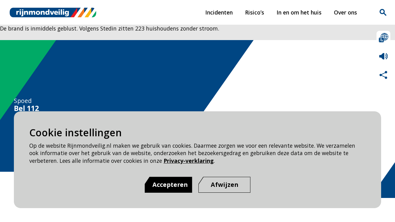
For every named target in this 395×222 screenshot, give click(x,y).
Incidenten (219, 12)
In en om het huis (299, 12)
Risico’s (254, 12)
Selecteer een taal (383, 38)
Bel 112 (26, 108)
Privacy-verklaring (189, 160)
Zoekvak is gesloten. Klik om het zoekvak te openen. (383, 12)
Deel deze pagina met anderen (383, 75)
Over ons (345, 12)
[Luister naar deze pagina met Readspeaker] (383, 56)
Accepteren (170, 184)
